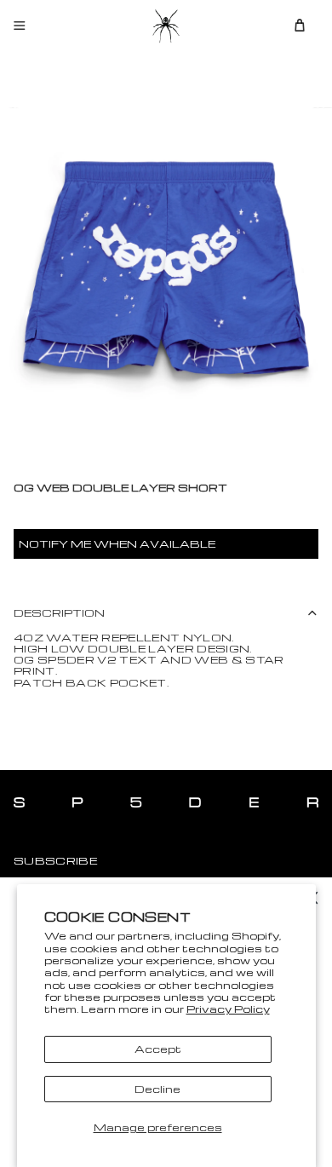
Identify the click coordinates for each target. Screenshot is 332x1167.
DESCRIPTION (59, 612)
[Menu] (19, 25)
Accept (158, 1048)
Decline (157, 1088)
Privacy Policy (228, 1008)
